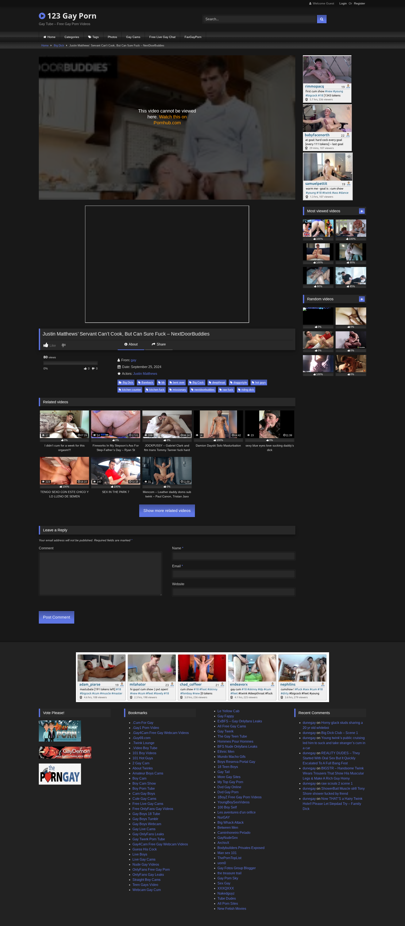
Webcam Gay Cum (146, 890)
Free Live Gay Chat (162, 37)
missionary (179, 389)
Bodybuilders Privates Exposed (241, 848)
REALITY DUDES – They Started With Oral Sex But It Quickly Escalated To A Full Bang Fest (331, 758)
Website (178, 584)
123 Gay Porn (71, 16)
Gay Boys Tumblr (145, 819)
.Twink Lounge (143, 743)
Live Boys (139, 854)
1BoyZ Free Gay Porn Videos (239, 797)
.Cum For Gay (142, 722)
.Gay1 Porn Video (145, 728)
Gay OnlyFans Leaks (148, 834)
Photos (112, 37)
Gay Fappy (225, 716)
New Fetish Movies (231, 908)
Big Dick (59, 45)
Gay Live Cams (143, 829)
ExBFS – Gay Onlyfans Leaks (239, 721)
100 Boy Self (227, 807)
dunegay (309, 722)
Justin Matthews (145, 373)
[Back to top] (392, 913)
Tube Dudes (226, 898)
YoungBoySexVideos (233, 802)
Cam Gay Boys (143, 793)
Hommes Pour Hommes (235, 741)
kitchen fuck (156, 389)
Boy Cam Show (144, 783)
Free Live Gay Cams (147, 804)
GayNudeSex (227, 837)
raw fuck (228, 389)
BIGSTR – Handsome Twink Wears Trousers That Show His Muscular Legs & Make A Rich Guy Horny (333, 773)
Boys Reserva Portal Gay (236, 762)
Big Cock (198, 382)
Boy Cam (139, 778)
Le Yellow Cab (228, 711)
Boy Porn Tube (143, 788)
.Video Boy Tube (144, 748)
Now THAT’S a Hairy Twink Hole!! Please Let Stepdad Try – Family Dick (332, 804)
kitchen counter (131, 389)
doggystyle (240, 382)
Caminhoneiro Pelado (233, 832)
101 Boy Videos (144, 753)
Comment (46, 548)
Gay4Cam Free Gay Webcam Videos (160, 844)
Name (177, 548)
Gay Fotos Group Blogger (236, 868)
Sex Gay (223, 883)
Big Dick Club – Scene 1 (339, 733)
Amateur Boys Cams (147, 773)
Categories (72, 37)
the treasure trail (229, 873)
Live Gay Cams (143, 859)
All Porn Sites (227, 903)
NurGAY (223, 817)
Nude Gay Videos (145, 864)
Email (177, 566)
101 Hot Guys (142, 758)
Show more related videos (167, 510)
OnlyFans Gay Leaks (148, 874)
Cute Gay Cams (144, 798)
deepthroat (218, 382)
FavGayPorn (193, 37)
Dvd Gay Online (229, 787)
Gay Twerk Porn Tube (148, 839)
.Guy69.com (141, 738)
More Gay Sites (228, 777)
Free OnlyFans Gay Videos (152, 809)
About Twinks (142, 768)
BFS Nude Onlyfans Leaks (237, 746)
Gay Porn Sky (227, 878)
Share (161, 344)
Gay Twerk (225, 731)
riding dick (248, 389)
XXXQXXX (225, 888)
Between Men (227, 827)
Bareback (147, 382)
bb (163, 382)
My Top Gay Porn (230, 782)
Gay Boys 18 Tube (146, 814)
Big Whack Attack (230, 822)
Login (343, 3)
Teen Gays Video (145, 885)
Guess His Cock (144, 849)
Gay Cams (133, 37)
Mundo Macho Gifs (231, 756)
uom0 (221, 863)
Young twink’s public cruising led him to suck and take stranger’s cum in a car (334, 743)
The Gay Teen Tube (232, 736)
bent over (178, 382)
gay (133, 360)
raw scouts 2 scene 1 (337, 783)
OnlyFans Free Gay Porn (151, 869)
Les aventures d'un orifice (236, 812)
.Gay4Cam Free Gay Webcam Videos (160, 733)
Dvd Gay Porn (228, 792)
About (133, 344)
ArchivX (223, 843)
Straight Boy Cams (146, 879)
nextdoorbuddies (204, 389)
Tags (95, 37)
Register (359, 3)
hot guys (260, 382)
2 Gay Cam (140, 763)
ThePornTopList (229, 858)
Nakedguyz (226, 893)
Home (51, 37)
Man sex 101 (227, 853)
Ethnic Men (225, 751)
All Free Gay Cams (231, 726)
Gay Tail (223, 772)
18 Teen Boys (227, 767)
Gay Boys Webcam (146, 824)
